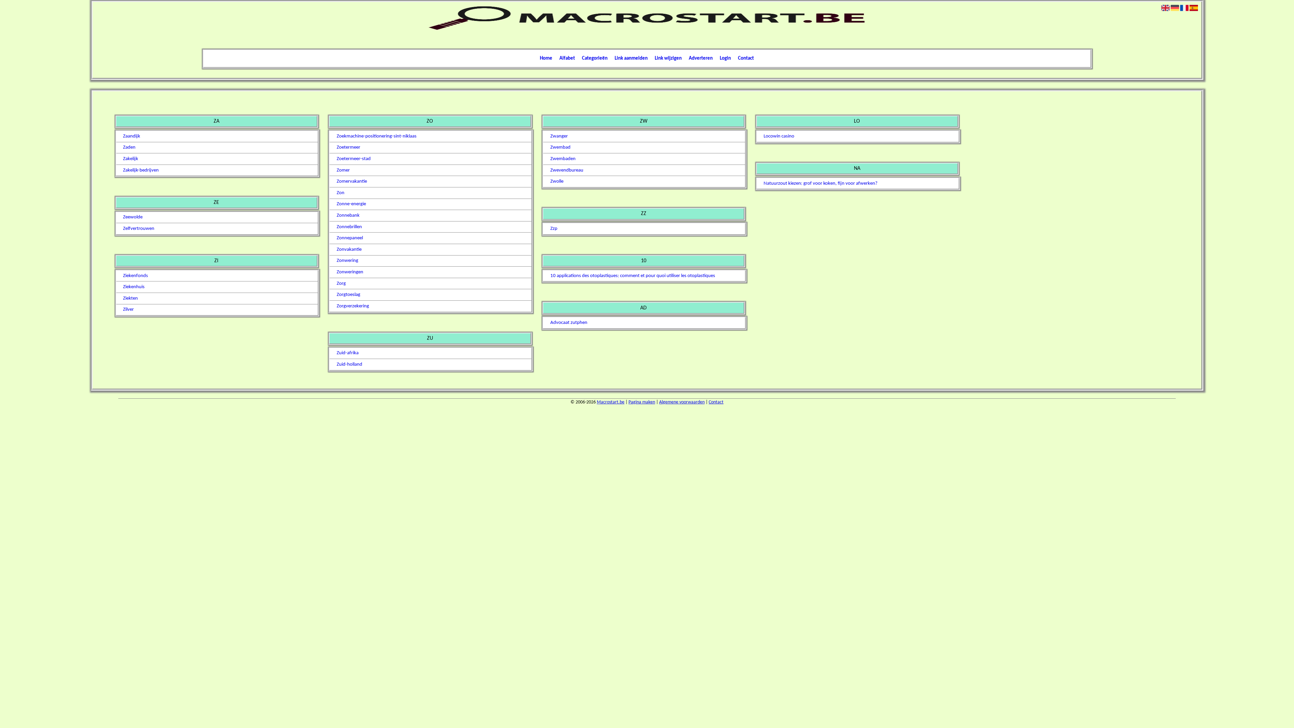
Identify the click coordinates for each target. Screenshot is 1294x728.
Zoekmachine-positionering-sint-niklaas (377, 136)
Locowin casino (779, 136)
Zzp (553, 228)
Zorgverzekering (353, 306)
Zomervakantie (352, 181)
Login (725, 58)
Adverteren (701, 58)
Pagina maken (641, 402)
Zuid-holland (349, 364)
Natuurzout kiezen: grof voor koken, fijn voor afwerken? (820, 183)
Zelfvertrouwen (138, 228)
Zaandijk (131, 136)
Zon (340, 192)
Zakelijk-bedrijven (141, 170)
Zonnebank (348, 215)
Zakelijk (130, 158)
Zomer (343, 170)
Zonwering (347, 260)
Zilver (128, 309)
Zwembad (560, 147)
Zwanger (559, 136)
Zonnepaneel (350, 238)
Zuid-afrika (348, 353)
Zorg (341, 283)
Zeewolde (133, 217)
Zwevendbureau (566, 170)
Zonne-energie (351, 204)
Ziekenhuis (134, 287)
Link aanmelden (631, 58)
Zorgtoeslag (348, 294)
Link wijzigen (668, 58)
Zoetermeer (348, 147)
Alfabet (567, 58)
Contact (746, 58)
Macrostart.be (610, 402)
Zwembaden (563, 158)
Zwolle (556, 181)
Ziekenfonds (135, 275)
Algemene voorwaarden (682, 402)
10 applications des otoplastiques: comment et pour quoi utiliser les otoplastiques (632, 275)
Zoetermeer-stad (354, 158)
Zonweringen (350, 272)
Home (546, 58)
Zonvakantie (349, 249)
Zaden (129, 147)
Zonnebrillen (349, 227)
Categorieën (595, 58)
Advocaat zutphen (568, 322)
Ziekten (130, 298)
